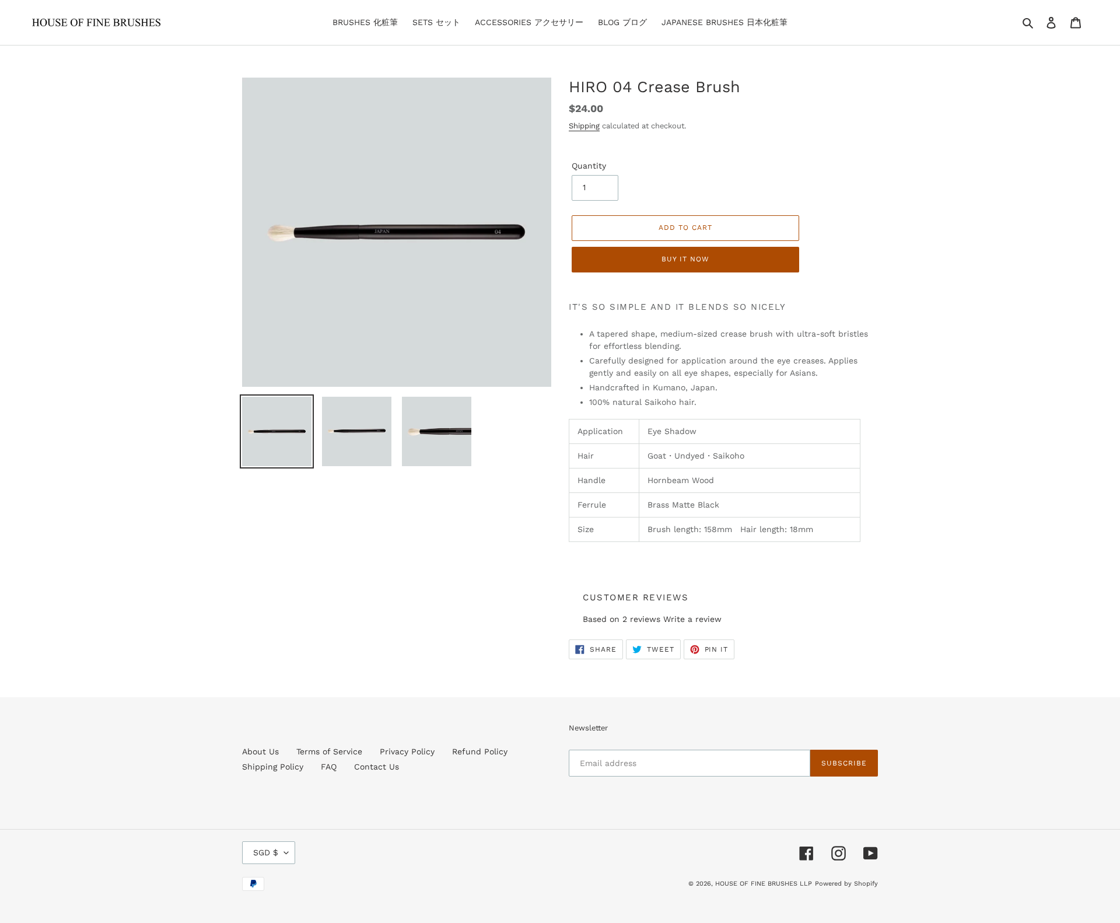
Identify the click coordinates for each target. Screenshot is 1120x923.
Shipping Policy (272, 766)
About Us (260, 751)
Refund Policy (480, 751)
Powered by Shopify (846, 883)
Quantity (589, 165)
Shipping (584, 125)
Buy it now (685, 259)
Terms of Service (329, 751)
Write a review (692, 619)
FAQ (329, 766)
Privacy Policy (407, 751)
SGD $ (265, 852)
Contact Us (376, 766)
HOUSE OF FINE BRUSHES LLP (763, 883)
